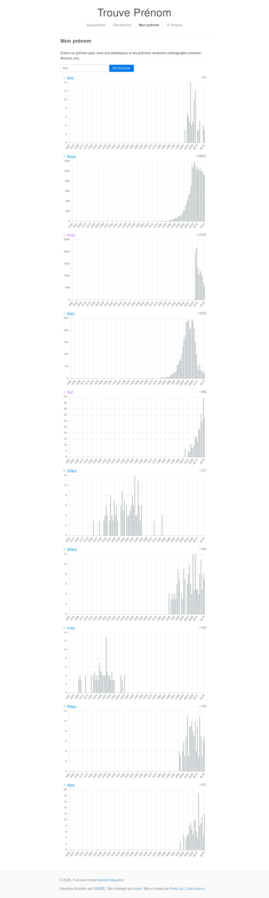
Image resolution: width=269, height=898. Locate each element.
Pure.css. (177, 888)
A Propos (174, 24)
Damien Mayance (110, 880)
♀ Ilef (68, 392)
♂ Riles (69, 706)
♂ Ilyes (69, 156)
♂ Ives (69, 628)
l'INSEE (99, 888)
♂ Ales (69, 785)
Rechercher (122, 68)
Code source (194, 888)
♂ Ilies (69, 313)
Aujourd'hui (96, 24)
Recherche (122, 24)
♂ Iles (68, 78)
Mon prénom (149, 24)
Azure (137, 888)
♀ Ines (69, 235)
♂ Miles (70, 549)
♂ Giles (70, 471)
